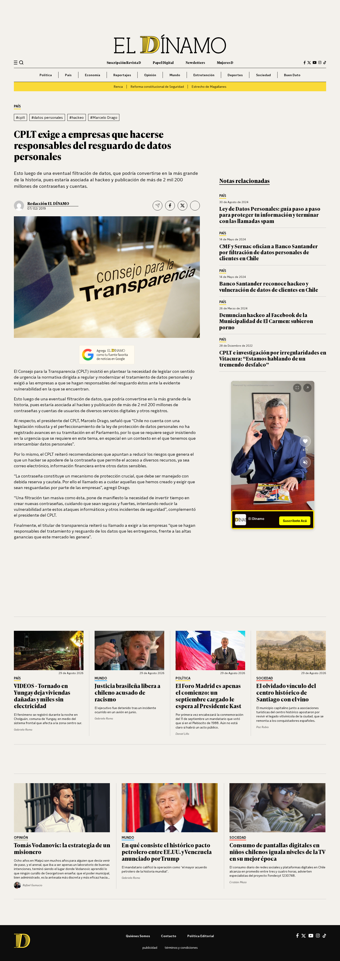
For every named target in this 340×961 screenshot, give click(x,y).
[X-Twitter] (309, 62)
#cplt (20, 117)
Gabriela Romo (23, 729)
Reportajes (122, 75)
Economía (92, 75)
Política (46, 75)
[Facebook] (305, 62)
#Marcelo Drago (103, 117)
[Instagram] (319, 62)
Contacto (168, 936)
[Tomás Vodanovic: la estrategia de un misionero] (62, 807)
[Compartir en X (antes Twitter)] (182, 205)
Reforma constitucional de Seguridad (157, 86)
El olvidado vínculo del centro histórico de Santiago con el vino (286, 692)
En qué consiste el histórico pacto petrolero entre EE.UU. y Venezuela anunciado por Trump (167, 851)
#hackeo (76, 117)
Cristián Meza (238, 882)
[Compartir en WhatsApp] (195, 205)
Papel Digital (163, 62)
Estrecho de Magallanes (209, 86)
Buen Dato (292, 75)
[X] (303, 936)
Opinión (150, 75)
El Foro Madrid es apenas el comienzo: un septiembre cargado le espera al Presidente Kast (208, 695)
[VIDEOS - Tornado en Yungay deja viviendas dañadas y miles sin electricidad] (49, 650)
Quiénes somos (138, 936)
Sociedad (263, 75)
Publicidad (149, 947)
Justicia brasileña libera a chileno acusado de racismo (127, 692)
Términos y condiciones (181, 947)
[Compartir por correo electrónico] (157, 205)
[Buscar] (21, 62)
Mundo (175, 75)
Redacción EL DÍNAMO (48, 203)
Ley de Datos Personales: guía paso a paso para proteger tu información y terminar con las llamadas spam (269, 215)
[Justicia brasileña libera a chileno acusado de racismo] (129, 650)
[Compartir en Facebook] (170, 205)
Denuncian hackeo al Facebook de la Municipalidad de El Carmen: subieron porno (266, 321)
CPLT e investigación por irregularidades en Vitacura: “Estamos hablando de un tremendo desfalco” (272, 358)
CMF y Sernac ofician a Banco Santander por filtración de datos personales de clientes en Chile (268, 252)
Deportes (235, 75)
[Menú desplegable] (15, 63)
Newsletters (195, 62)
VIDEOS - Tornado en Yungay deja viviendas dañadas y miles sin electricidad (42, 695)
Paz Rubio (262, 727)
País (68, 75)
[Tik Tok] (324, 936)
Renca (118, 86)
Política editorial (200, 936)
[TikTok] (324, 62)
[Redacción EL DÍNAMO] (19, 206)
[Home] (170, 43)
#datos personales (47, 117)
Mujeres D (225, 62)
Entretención (203, 75)
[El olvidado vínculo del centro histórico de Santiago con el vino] (291, 650)
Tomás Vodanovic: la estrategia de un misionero (62, 848)
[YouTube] (314, 62)
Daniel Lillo (182, 733)
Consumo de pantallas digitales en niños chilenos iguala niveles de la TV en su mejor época (277, 851)
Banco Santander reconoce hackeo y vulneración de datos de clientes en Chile (268, 286)
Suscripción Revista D (124, 62)
